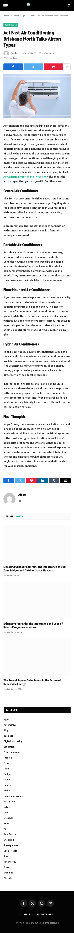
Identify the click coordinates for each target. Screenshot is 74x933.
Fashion (8, 757)
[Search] (69, 5)
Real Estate (10, 834)
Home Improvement (14, 796)
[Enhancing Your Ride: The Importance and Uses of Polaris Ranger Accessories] (37, 600)
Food (6, 768)
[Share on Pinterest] (53, 66)
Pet (5, 828)
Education (9, 746)
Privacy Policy (45, 914)
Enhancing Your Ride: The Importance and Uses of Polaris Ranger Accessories (33, 625)
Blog (6, 730)
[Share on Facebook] (13, 66)
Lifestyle (8, 817)
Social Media (10, 850)
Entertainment (12, 752)
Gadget (8, 774)
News (6, 823)
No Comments (48, 53)
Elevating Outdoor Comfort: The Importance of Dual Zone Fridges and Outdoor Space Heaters (34, 568)
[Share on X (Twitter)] (33, 66)
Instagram (9, 801)
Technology (11, 25)
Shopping (9, 839)
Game (7, 779)
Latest (7, 806)
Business (8, 735)
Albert (16, 53)
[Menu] (5, 5)
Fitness (7, 763)
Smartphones (11, 845)
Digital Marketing (13, 741)
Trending (8, 872)
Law (6, 812)
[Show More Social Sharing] (67, 66)
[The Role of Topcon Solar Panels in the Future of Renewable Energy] (37, 657)
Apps (6, 719)
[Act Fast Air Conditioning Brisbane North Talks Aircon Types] (37, 96)
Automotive (10, 724)
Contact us (27, 914)
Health (7, 785)
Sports (7, 856)
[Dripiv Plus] (37, 5)
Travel (7, 867)
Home (7, 790)
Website (8, 878)
